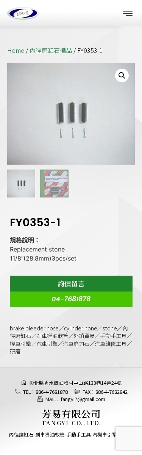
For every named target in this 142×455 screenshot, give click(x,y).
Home (15, 50)
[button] (128, 13)
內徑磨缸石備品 (51, 50)
